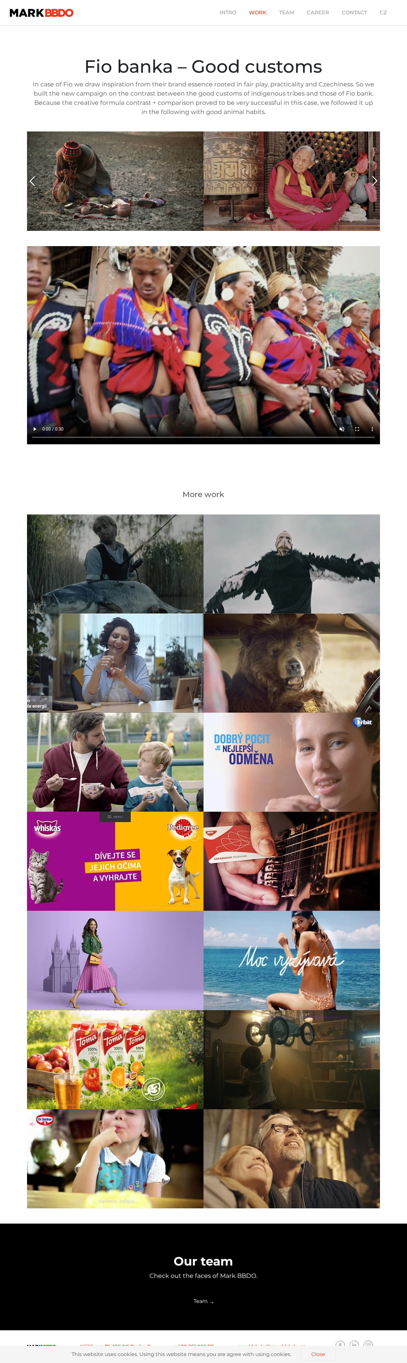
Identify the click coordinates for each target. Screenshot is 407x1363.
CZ (383, 13)
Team (286, 13)
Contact (354, 13)
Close (318, 1354)
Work (257, 13)
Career (318, 13)
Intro (228, 13)
